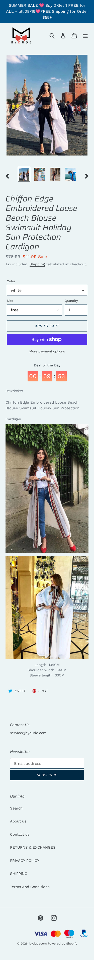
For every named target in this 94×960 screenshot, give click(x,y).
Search (16, 808)
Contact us (20, 834)
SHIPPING (18, 873)
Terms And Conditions (30, 887)
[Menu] (85, 35)
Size (10, 301)
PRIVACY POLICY (24, 860)
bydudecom (38, 943)
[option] (24, 174)
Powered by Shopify (62, 943)
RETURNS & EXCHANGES (33, 847)
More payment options (47, 351)
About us (18, 821)
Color (11, 281)
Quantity (71, 301)
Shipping (37, 264)
